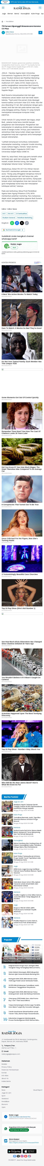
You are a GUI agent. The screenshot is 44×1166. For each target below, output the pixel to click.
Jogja (15, 866)
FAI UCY (10, 214)
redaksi (4, 1064)
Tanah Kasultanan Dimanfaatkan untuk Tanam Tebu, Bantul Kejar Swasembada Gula (24, 1014)
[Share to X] (22, 223)
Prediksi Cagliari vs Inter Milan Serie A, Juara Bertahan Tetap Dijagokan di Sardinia (28, 897)
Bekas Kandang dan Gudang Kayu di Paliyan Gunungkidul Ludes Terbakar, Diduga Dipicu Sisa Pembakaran (27, 845)
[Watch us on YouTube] (25, 1156)
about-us (5, 1078)
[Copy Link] (27, 223)
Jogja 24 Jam (18, 802)
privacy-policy (7, 1067)
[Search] (40, 7)
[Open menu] (3, 8)
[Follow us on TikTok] (29, 1156)
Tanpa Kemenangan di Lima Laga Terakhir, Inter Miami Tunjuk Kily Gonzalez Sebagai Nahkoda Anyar (24, 1007)
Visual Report (37, 1090)
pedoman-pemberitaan (10, 1070)
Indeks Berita (6, 1081)
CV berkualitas (21, 214)
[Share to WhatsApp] (12, 223)
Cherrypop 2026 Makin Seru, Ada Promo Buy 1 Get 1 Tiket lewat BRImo (23, 999)
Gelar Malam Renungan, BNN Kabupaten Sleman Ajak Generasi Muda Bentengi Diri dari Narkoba (24, 974)
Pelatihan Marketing (24, 218)
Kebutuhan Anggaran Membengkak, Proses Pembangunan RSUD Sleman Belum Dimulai (24, 1020)
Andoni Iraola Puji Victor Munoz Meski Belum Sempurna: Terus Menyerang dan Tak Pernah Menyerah (27, 832)
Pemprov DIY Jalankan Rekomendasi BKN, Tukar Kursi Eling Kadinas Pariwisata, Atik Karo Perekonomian (22, 958)
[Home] (2, 21)
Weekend (5, 1099)
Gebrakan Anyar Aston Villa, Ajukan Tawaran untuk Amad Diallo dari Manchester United (27, 884)
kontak (4, 1073)
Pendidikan (10, 21)
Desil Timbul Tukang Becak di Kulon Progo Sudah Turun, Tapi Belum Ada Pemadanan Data (27, 858)
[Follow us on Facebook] (14, 1156)
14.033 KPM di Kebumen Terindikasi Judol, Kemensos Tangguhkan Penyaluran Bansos (24, 987)
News (3, 1090)
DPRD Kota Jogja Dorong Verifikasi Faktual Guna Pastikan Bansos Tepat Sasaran (27, 871)
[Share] (40, 32)
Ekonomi (5, 1104)
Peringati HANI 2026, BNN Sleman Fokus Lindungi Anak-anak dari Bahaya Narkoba (24, 993)
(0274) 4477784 (8, 1048)
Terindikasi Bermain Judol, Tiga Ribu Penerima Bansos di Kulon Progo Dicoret (27, 819)
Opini (3, 1107)
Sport (3, 1096)
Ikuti (14, 247)
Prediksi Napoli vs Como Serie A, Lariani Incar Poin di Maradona (25, 922)
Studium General (8, 218)
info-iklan (5, 1076)
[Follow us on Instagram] (22, 1156)
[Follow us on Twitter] (18, 1156)
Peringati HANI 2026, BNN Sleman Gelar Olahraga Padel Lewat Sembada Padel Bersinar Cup (23, 981)
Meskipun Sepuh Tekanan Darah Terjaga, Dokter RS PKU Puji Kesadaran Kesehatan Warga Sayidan (28, 806)
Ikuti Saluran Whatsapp (19, 1130)
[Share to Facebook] (17, 223)
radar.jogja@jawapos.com (11, 1054)
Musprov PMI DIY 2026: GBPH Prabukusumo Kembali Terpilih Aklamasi (25, 910)
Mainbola (17, 828)
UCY (3, 214)
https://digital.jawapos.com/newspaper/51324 (24, 1142)
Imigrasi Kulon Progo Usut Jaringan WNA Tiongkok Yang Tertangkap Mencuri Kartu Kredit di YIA (24, 968)
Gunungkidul (18, 840)
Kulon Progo (18, 815)
